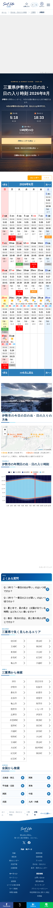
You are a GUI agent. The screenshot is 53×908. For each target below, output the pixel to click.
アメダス (39, 861)
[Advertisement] (26, 45)
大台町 (39, 652)
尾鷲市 (39, 698)
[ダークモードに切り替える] (34, 5)
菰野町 (14, 725)
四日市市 (39, 681)
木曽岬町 (14, 720)
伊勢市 (14, 687)
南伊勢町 (39, 747)
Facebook (6, 906)
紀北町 (14, 753)
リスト (46, 178)
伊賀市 (39, 714)
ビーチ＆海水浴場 (13, 885)
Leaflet (40, 449)
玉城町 (14, 646)
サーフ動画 (13, 889)
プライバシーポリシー (39, 889)
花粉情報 (39, 857)
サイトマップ (39, 885)
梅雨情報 (39, 853)
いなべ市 (39, 709)
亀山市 (14, 663)
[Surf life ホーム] (9, 4)
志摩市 (14, 714)
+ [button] (5, 429)
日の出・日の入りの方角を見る (25, 148)
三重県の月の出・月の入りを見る (25, 155)
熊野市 (14, 709)
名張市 (14, 698)
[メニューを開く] (48, 5)
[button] (13, 777)
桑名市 (14, 692)
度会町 (39, 641)
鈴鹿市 (39, 692)
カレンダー (34, 178)
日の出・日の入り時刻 (18, 12)
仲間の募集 (13, 892)
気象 (14, 853)
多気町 (14, 657)
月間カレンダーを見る (25, 141)
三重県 (33, 12)
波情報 (13, 881)
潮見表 (14, 857)
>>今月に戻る (26, 372)
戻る (5, 184)
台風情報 (14, 868)
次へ (48, 184)
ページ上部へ (45, 813)
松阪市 (39, 687)
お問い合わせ (39, 878)
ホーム (4, 12)
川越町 (39, 663)
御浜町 (39, 646)
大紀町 (14, 747)
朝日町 (14, 641)
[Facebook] (29, 842)
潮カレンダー (14, 861)
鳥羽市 (39, 703)
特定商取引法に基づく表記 (39, 892)
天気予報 (14, 864)
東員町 (14, 652)
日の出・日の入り (39, 864)
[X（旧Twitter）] (24, 842)
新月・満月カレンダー (39, 868)
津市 (14, 681)
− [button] (5, 433)
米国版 (39, 896)
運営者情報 (39, 881)
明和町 (14, 736)
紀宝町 (39, 657)
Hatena (33, 906)
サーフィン (13, 878)
